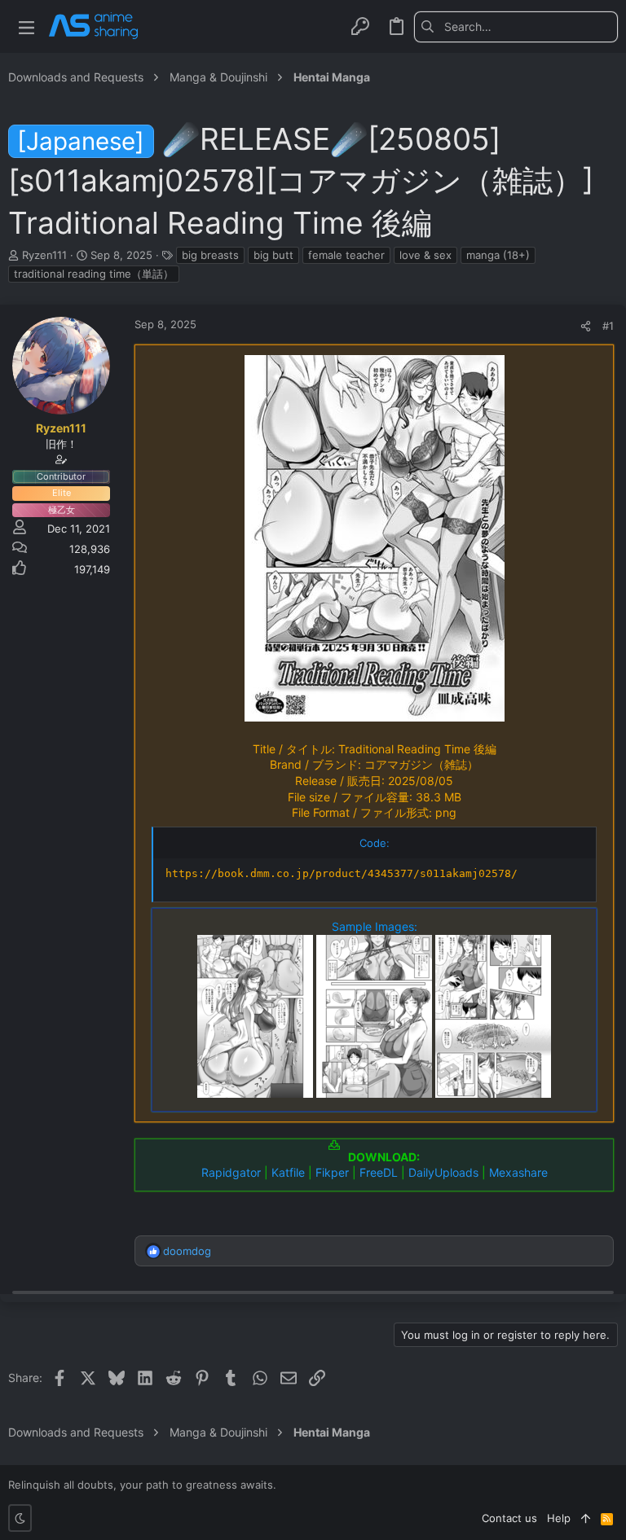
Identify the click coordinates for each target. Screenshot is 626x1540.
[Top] (585, 1518)
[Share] (586, 326)
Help (559, 1518)
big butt (273, 254)
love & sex (425, 254)
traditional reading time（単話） (94, 273)
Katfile (288, 1172)
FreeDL (378, 1172)
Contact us (509, 1518)
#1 (608, 325)
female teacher (346, 254)
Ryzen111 (44, 254)
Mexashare (518, 1172)
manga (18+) (498, 254)
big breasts (210, 254)
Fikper (332, 1172)
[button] (26, 26)
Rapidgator (231, 1172)
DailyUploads (443, 1172)
